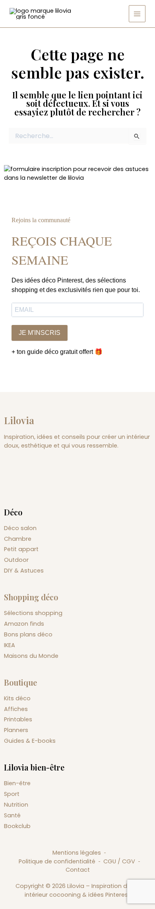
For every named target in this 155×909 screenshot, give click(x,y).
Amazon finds (24, 624)
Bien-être (17, 783)
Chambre (17, 539)
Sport (11, 794)
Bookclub (17, 826)
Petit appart (21, 549)
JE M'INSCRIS (39, 332)
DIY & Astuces (24, 571)
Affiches (16, 709)
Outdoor (16, 560)
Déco (13, 512)
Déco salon (20, 528)
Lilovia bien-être (34, 767)
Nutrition (16, 805)
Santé (12, 815)
